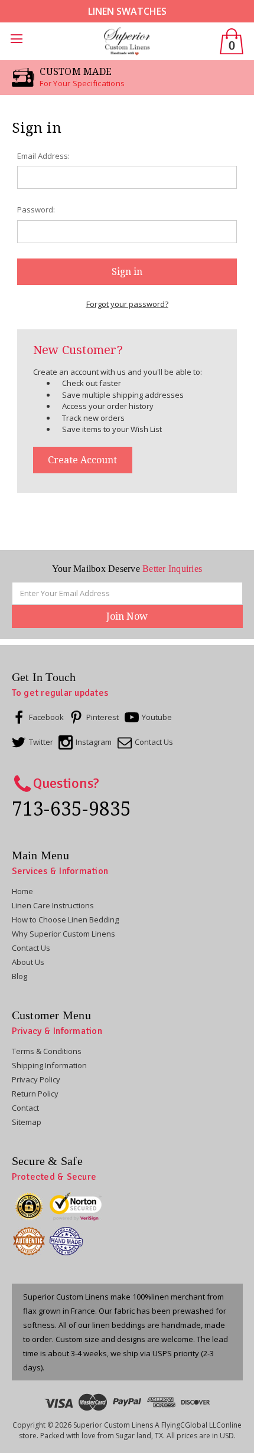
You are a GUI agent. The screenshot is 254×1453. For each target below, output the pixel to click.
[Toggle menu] (19, 41)
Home (22, 891)
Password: (36, 209)
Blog (19, 976)
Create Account (82, 460)
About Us (28, 962)
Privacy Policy (36, 1079)
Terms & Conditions (47, 1051)
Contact (25, 1107)
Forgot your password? (127, 304)
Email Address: (43, 155)
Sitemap (26, 1122)
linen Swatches (127, 11)
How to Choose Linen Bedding (65, 919)
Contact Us (31, 948)
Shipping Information (49, 1065)
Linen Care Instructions (53, 905)
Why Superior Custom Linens (63, 933)
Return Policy (35, 1093)
